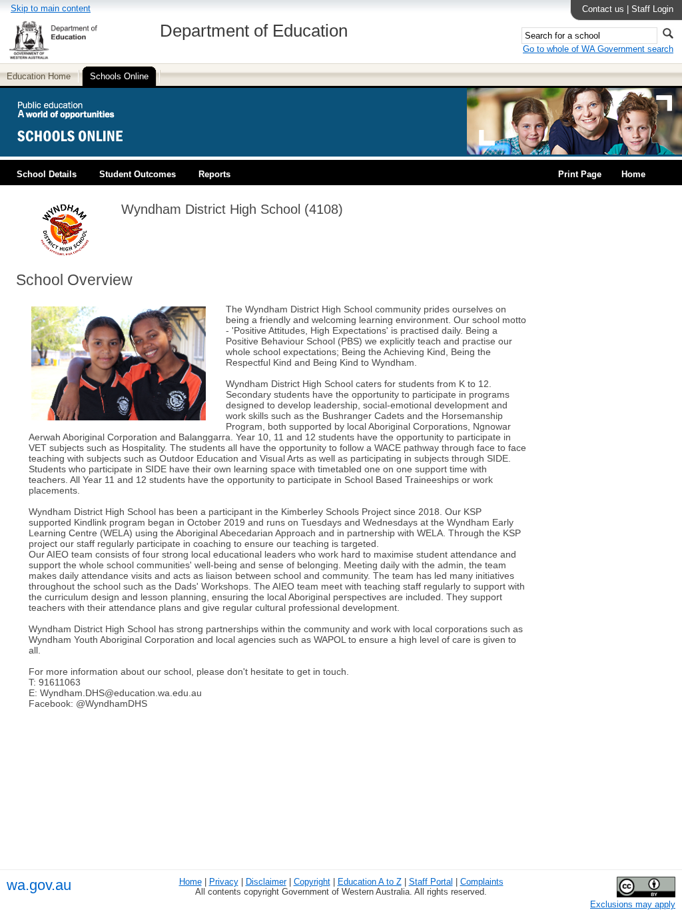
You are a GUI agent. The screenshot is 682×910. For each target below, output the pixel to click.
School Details (47, 174)
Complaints (482, 882)
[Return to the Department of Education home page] (53, 57)
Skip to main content (51, 8)
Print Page (579, 174)
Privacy (223, 882)
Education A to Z (370, 882)
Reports (214, 174)
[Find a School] (81, 152)
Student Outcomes (137, 174)
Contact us (603, 9)
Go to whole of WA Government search (598, 49)
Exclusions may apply (632, 904)
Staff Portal (431, 882)
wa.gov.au (39, 885)
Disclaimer (266, 882)
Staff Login (652, 9)
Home (633, 174)
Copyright (312, 882)
